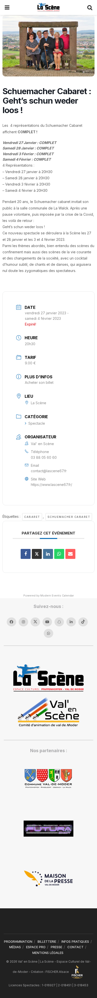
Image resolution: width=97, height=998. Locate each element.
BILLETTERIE (47, 941)
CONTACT (75, 947)
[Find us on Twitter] (35, 621)
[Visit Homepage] (48, 7)
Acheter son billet (39, 382)
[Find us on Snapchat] (59, 621)
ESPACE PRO (36, 947)
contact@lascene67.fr (49, 471)
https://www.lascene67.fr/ (51, 484)
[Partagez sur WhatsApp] (59, 554)
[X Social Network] (37, 554)
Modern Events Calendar (57, 595)
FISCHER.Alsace (58, 972)
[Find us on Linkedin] (71, 621)
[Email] (70, 554)
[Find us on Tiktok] (83, 621)
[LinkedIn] (48, 554)
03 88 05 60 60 (44, 457)
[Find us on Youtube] (47, 621)
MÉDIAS (15, 947)
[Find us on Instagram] (23, 621)
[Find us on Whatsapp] (48, 633)
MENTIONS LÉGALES (47, 953)
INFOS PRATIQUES (75, 941)
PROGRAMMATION (18, 941)
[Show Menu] (7, 7)
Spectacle (36, 423)
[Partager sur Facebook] (26, 554)
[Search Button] (90, 7)
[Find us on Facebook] (11, 621)
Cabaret (32, 517)
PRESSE (56, 947)
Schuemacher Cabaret (69, 517)
